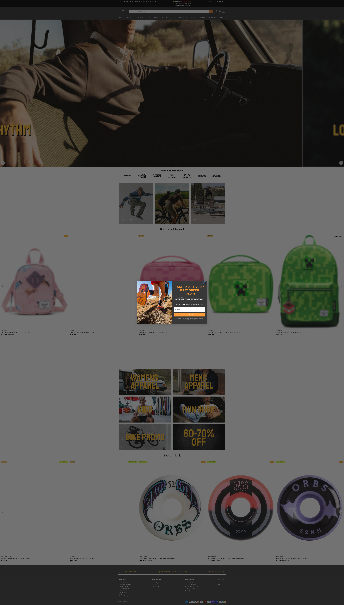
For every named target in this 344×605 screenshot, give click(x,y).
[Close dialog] (204, 283)
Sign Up (189, 315)
